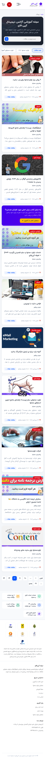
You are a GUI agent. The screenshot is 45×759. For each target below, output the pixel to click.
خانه (42, 14)
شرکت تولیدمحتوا (34, 451)
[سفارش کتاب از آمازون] (9, 4)
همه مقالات (37, 50)
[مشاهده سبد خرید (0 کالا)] (3, 4)
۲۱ (20, 578)
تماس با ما (40, 697)
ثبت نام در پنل (39, 707)
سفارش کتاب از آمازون (30, 221)
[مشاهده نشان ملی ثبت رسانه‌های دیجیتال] (22, 634)
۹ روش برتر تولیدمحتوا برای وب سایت (27, 80)
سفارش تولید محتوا (38, 686)
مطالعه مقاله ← (10, 97)
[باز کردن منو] (20, 4)
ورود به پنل (40, 711)
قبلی (41, 578)
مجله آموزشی (39, 689)
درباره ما (41, 693)
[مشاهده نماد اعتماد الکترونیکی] (34, 634)
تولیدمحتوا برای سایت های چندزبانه (27, 550)
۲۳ (9, 578)
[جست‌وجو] (6, 39)
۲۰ (25, 578)
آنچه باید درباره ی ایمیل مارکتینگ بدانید (26, 352)
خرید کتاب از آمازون (38, 682)
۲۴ (4, 578)
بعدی (30, 584)
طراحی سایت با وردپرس (32, 303)
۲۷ (36, 584)
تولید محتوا (24, 50)
